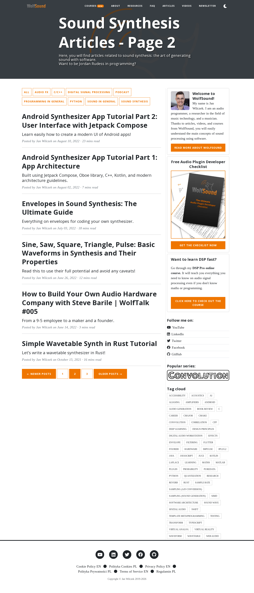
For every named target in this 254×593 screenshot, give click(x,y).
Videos (187, 5)
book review (205, 409)
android (210, 402)
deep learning (178, 429)
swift (195, 509)
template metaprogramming (187, 516)
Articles (169, 5)
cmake (203, 415)
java (171, 456)
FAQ (152, 5)
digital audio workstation (185, 435)
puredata (210, 469)
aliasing (174, 402)
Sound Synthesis (134, 101)
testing (215, 516)
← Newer (39, 374)
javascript (186, 456)
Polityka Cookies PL (123, 566)
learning (190, 462)
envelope (175, 442)
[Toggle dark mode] (225, 6)
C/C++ (58, 92)
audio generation (180, 409)
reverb (173, 482)
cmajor (188, 415)
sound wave (211, 502)
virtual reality (204, 529)
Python (76, 101)
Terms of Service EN (134, 571)
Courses (94, 5)
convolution (177, 422)
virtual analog (179, 529)
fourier (174, 449)
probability (190, 469)
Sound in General (101, 101)
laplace (174, 462)
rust (186, 482)
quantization (192, 476)
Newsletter (207, 5)
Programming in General (44, 101)
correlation (199, 422)
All (26, 92)
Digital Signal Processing (89, 92)
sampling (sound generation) (187, 496)
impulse (208, 449)
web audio (212, 536)
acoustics (197, 395)
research (212, 476)
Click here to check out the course (198, 303)
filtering (192, 442)
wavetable (193, 536)
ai (211, 395)
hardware (190, 449)
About (115, 5)
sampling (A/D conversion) (185, 489)
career (173, 415)
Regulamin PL (166, 571)
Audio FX (41, 92)
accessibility (177, 395)
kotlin (214, 456)
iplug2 (222, 449)
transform (176, 522)
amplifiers (192, 402)
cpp (215, 422)
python (173, 476)
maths (206, 462)
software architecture (183, 502)
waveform (175, 536)
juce (201, 456)
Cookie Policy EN (88, 566)
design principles (203, 429)
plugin (173, 469)
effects (213, 435)
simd (214, 496)
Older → (110, 374)
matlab (220, 462)
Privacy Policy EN (157, 566)
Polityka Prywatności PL (95, 571)
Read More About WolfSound (198, 147)
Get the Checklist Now (198, 245)
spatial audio (177, 509)
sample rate (202, 482)
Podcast (122, 92)
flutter (208, 442)
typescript (195, 522)
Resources (135, 5)
